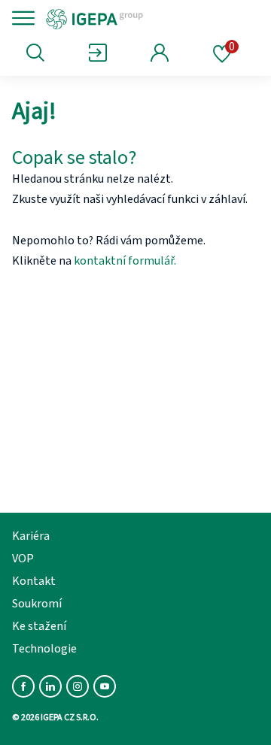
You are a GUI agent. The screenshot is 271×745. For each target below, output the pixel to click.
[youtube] (104, 686)
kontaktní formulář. (125, 261)
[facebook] (23, 686)
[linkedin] (50, 686)
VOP (23, 558)
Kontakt (34, 581)
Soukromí (37, 603)
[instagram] (77, 686)
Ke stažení (39, 626)
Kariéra (31, 536)
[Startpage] (145, 18)
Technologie (44, 649)
